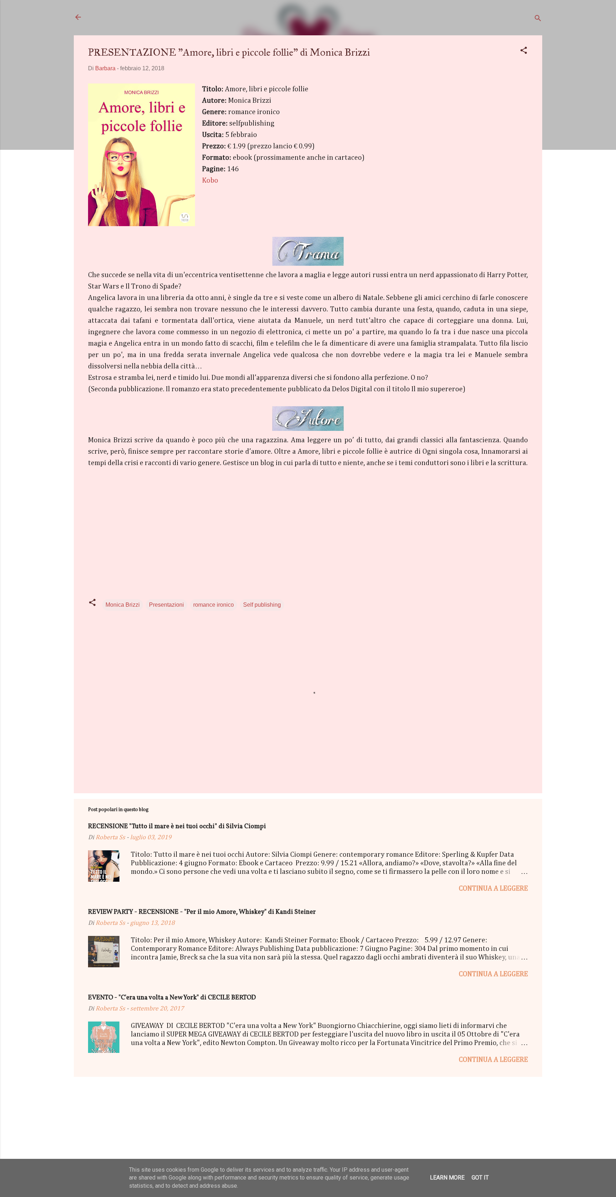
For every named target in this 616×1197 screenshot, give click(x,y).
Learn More (447, 1177)
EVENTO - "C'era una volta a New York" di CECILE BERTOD (172, 997)
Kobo (210, 180)
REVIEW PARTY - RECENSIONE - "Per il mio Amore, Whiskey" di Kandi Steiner (202, 912)
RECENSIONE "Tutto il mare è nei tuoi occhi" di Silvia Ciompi (177, 826)
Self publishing (262, 605)
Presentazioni (166, 605)
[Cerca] (538, 19)
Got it (480, 1177)
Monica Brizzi (123, 605)
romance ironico (213, 605)
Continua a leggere (493, 888)
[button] (523, 51)
